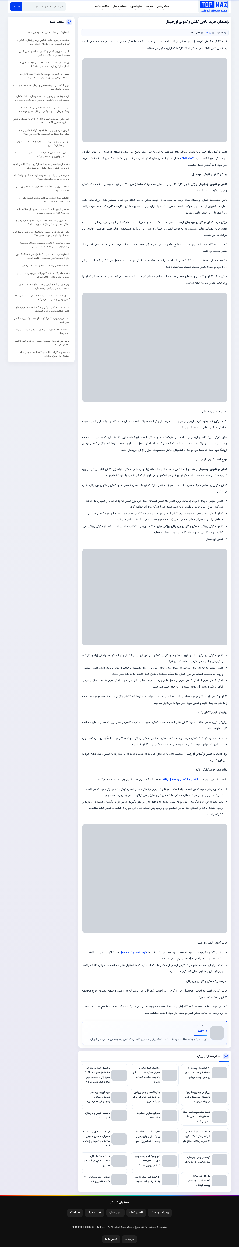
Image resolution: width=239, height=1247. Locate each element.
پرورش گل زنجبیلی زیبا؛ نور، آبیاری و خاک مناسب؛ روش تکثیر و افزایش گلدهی (43, 143)
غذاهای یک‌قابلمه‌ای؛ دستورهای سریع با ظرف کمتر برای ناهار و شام (43, 331)
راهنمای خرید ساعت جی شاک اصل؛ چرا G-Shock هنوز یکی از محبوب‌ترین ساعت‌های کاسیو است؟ (43, 256)
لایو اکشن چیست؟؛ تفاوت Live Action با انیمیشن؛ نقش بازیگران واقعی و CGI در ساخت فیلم (41, 121)
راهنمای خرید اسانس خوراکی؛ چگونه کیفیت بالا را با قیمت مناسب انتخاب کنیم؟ (44, 199)
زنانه (180, 779)
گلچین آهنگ (136, 1213)
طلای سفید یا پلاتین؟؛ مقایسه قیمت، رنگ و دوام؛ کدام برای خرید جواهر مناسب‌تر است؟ (42, 177)
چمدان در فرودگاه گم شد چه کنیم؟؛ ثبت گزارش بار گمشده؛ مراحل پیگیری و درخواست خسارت (44, 75)
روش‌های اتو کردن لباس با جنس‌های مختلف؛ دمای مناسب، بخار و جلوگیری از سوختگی (44, 286)
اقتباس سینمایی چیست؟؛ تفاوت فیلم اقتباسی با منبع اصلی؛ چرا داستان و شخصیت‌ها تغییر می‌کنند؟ (44, 132)
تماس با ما (111, 1239)
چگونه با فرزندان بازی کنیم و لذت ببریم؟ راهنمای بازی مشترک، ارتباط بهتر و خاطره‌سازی (43, 275)
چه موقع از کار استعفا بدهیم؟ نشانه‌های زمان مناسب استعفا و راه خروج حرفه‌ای (43, 354)
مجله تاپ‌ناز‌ (213, 6)
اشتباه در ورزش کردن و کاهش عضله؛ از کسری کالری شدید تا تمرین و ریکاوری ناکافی (44, 53)
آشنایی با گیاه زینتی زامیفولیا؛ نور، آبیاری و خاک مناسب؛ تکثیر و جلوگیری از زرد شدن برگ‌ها (42, 154)
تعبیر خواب (115, 1213)
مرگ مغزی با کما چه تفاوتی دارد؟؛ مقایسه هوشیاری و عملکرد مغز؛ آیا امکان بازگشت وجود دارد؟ (43, 222)
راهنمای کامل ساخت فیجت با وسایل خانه (49, 32)
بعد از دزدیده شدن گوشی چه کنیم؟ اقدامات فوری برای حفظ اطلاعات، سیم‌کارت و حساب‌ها (43, 309)
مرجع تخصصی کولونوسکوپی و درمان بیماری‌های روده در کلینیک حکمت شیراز (41, 87)
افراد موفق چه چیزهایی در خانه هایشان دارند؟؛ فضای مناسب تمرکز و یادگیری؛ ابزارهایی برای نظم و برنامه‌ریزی (42, 98)
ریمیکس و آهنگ (160, 1213)
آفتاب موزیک (94, 1213)
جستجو (16, 7)
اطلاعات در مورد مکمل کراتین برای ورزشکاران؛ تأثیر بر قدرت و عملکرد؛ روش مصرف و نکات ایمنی (43, 42)
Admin (202, 1031)
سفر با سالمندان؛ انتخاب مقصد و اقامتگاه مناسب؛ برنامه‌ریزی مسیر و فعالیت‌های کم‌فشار (45, 245)
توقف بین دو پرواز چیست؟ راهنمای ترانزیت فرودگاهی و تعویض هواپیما (42, 342)
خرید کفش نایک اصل (133, 952)
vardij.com (187, 158)
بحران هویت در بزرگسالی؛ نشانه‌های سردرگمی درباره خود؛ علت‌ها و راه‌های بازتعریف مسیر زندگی (41, 233)
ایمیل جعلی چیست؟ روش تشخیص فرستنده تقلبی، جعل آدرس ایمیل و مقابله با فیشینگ (41, 297)
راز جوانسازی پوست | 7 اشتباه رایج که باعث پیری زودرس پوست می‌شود (41, 188)
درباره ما (129, 1239)
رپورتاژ (208, 32)
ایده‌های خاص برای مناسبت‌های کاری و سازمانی (46, 265)
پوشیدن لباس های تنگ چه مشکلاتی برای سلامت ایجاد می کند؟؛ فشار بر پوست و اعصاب (42, 211)
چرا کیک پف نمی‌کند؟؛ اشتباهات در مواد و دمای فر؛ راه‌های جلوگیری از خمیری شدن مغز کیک (44, 64)
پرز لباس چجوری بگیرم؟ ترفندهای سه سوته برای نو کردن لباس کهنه (42, 320)
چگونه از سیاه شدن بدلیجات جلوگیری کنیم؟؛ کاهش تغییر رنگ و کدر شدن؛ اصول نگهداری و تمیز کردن (41, 166)
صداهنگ (75, 1213)
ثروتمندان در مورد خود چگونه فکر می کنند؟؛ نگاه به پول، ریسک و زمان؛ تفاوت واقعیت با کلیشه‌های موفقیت (41, 109)
